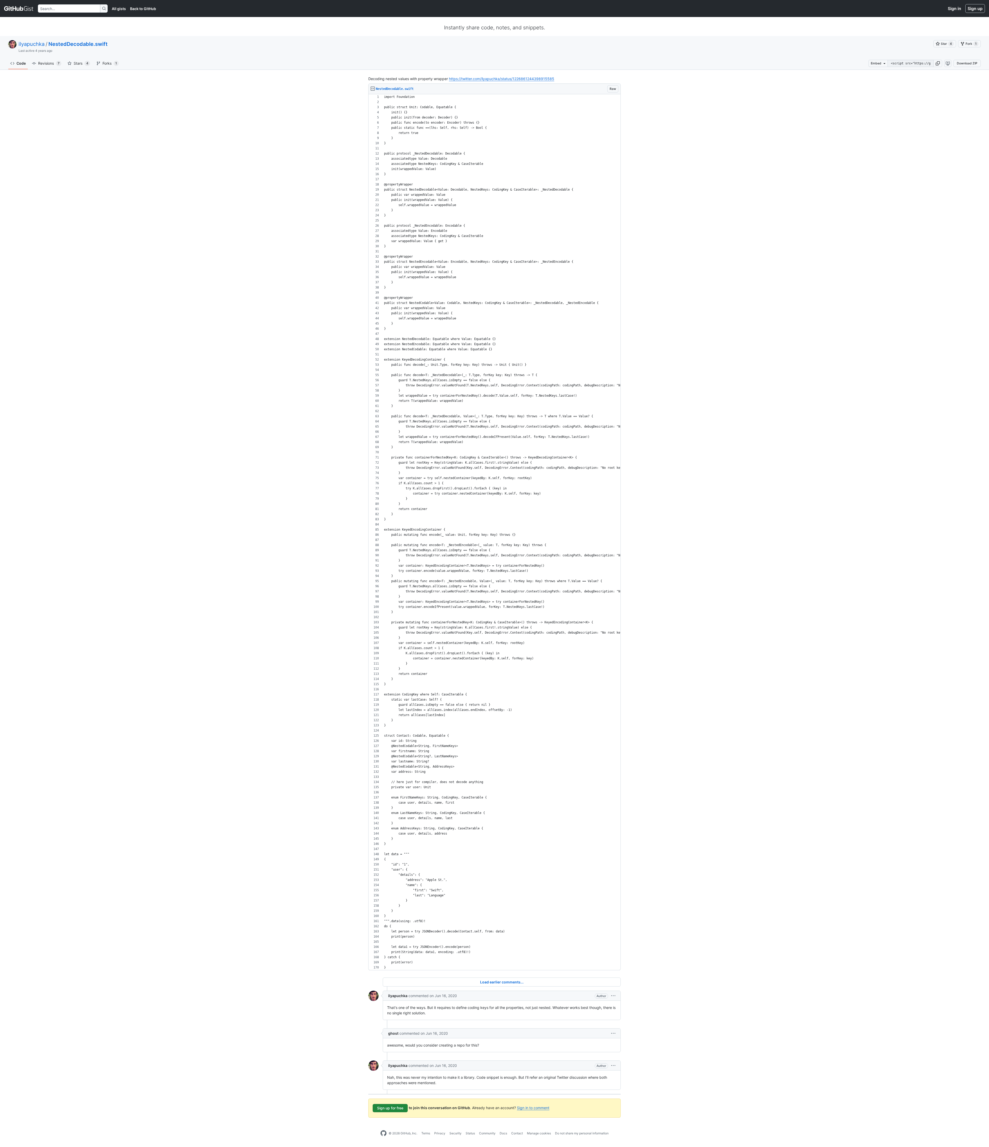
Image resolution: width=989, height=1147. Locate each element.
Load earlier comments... (502, 982)
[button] (937, 63)
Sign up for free (390, 1108)
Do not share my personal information (582, 1133)
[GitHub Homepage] (383, 1133)
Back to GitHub (143, 8)
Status (470, 1133)
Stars (81, 63)
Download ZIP (967, 63)
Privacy (439, 1133)
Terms (425, 1133)
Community (487, 1133)
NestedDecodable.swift (78, 44)
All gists (119, 8)
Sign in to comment (533, 1108)
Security (455, 1133)
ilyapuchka (32, 44)
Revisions (48, 63)
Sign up (975, 8)
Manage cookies (539, 1133)
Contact (517, 1133)
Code (21, 63)
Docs (503, 1133)
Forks (110, 63)
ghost (393, 1033)
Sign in (954, 8)
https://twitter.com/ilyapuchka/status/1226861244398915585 (501, 79)
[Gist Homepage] (19, 8)
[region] (494, 532)
